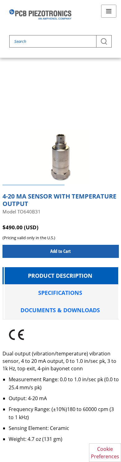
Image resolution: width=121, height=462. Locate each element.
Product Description (60, 275)
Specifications (60, 292)
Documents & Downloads (60, 310)
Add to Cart (60, 251)
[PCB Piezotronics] (40, 14)
